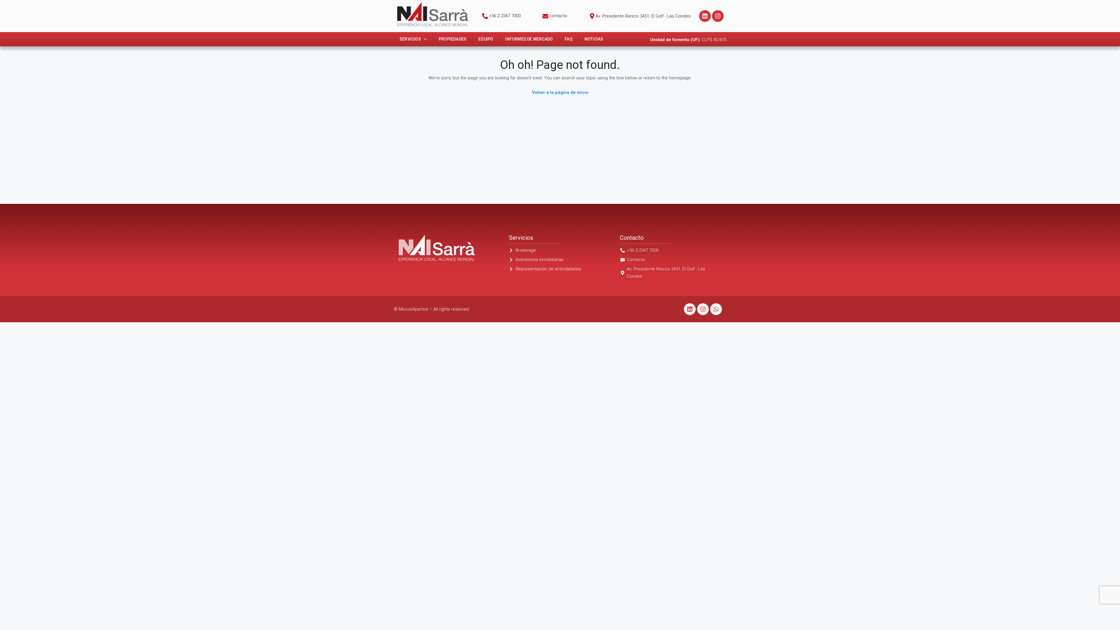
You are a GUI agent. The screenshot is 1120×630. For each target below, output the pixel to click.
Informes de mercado (529, 39)
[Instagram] (718, 16)
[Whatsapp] (716, 309)
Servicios (410, 39)
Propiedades (452, 39)
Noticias (593, 39)
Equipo (485, 39)
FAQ (569, 39)
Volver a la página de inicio (560, 92)
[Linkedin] (705, 16)
